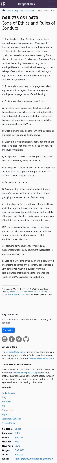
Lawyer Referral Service (40, 358)
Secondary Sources (11, 418)
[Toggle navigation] (51, 4)
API (3, 405)
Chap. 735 (18, 10)
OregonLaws (26, 4)
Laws (17, 445)
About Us (6, 401)
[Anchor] (27, 79)
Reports (6, 414)
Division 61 (30, 10)
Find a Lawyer (8, 393)
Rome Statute (21, 458)
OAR (9, 10)
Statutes (19, 437)
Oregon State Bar (14, 351)
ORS (22, 450)
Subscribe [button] (8, 330)
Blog (4, 397)
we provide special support (27, 372)
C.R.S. (17, 433)
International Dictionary (41, 458)
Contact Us (7, 410)
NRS (17, 441)
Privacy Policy (8, 422)
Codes (18, 428)
